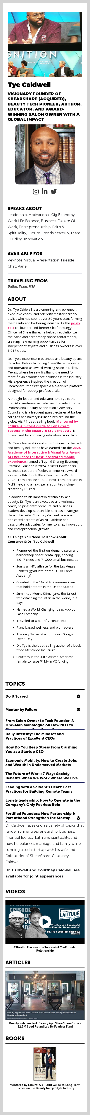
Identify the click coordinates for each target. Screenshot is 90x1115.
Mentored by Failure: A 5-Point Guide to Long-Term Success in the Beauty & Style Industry (43, 426)
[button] (45, 696)
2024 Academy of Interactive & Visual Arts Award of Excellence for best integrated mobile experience (44, 454)
